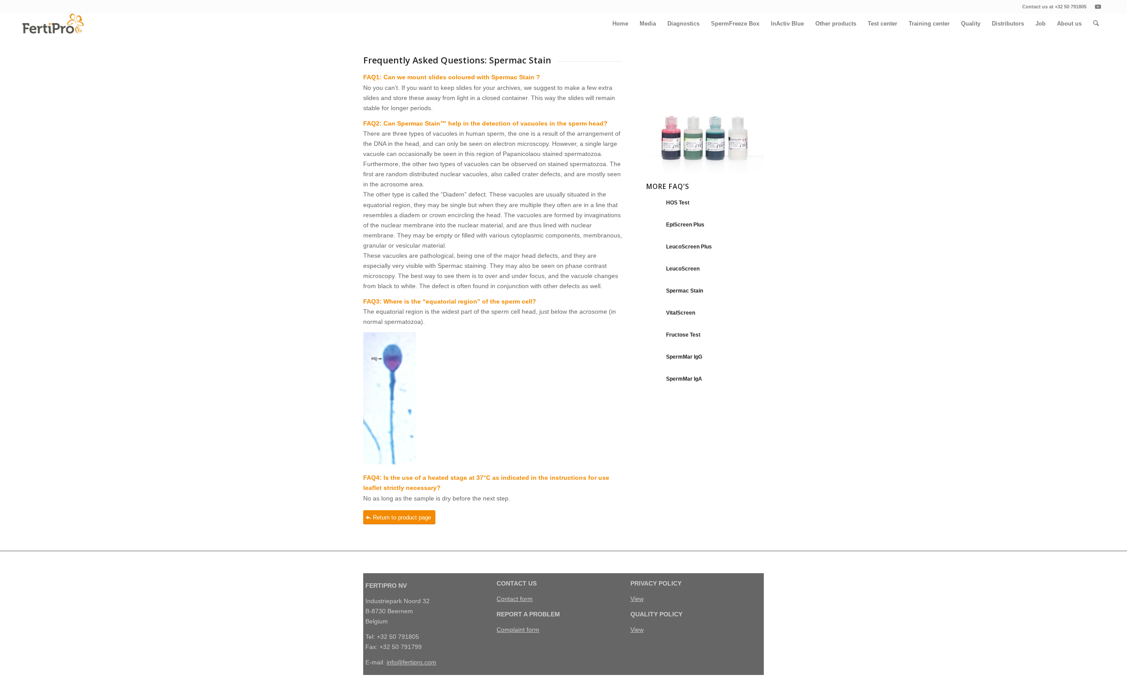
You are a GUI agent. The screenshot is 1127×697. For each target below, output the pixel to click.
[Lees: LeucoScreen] (654, 273)
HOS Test (677, 203)
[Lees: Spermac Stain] (654, 295)
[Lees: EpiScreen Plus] (654, 229)
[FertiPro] (53, 23)
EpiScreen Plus (685, 225)
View (637, 598)
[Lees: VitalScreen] (654, 317)
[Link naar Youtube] (1098, 6)
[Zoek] (1096, 23)
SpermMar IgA (684, 379)
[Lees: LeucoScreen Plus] (654, 251)
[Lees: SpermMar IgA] (654, 383)
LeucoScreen (683, 269)
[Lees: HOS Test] (654, 207)
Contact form (515, 598)
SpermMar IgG (684, 357)
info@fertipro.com (411, 662)
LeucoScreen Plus (689, 247)
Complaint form (518, 629)
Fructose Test (683, 335)
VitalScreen (680, 313)
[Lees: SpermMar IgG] (654, 361)
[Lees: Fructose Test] (654, 339)
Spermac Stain (684, 291)
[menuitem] (620, 23)
